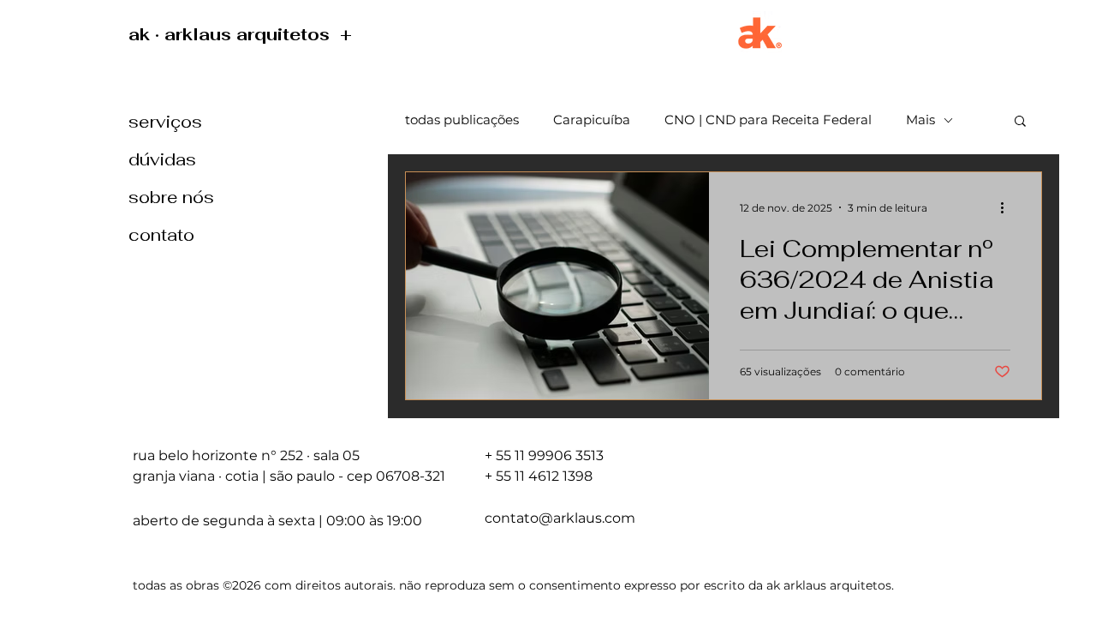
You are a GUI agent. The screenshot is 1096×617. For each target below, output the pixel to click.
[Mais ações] (1008, 207)
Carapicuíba (591, 120)
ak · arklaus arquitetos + (242, 34)
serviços (165, 122)
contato (161, 235)
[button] (1020, 122)
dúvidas (162, 159)
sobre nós (171, 197)
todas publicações (462, 120)
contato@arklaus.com (560, 518)
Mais (920, 120)
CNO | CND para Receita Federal (768, 120)
